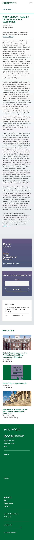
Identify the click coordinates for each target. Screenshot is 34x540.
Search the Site (8, 525)
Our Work (6, 478)
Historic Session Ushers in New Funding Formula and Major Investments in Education (17, 309)
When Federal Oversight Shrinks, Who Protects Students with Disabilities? (15, 411)
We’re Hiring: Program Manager (14, 315)
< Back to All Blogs (7, 9)
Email (17, 280)
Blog (5, 500)
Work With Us (7, 497)
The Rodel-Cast (8, 503)
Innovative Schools (8, 37)
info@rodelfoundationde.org (11, 264)
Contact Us (7, 506)
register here (6, 226)
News (11, 27)
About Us (6, 454)
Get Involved (7, 516)
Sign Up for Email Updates (11, 514)
